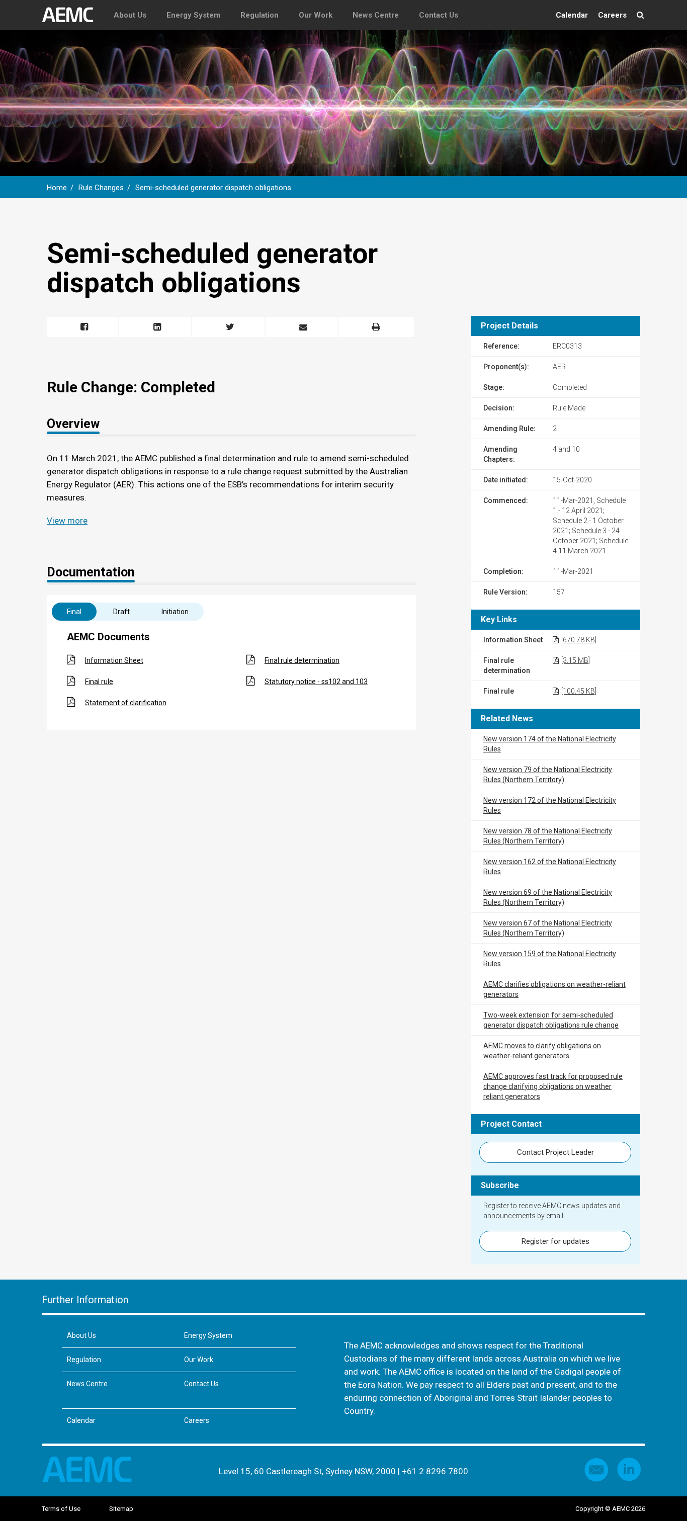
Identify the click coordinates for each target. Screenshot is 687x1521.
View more (67, 521)
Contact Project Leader (555, 1152)
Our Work (315, 15)
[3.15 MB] (575, 660)
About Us (130, 15)
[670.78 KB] (578, 640)
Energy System (193, 15)
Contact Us (438, 15)
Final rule (99, 682)
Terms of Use (61, 1508)
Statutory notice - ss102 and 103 (316, 682)
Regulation (259, 15)
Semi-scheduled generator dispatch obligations (213, 187)
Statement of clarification (125, 703)
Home (57, 187)
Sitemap (121, 1508)
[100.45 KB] (578, 691)
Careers (612, 15)
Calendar (572, 15)
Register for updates (555, 1241)
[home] (73, 15)
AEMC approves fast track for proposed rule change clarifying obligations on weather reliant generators (553, 1086)
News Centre (376, 15)
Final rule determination (302, 660)
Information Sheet (114, 660)
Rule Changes (101, 187)
